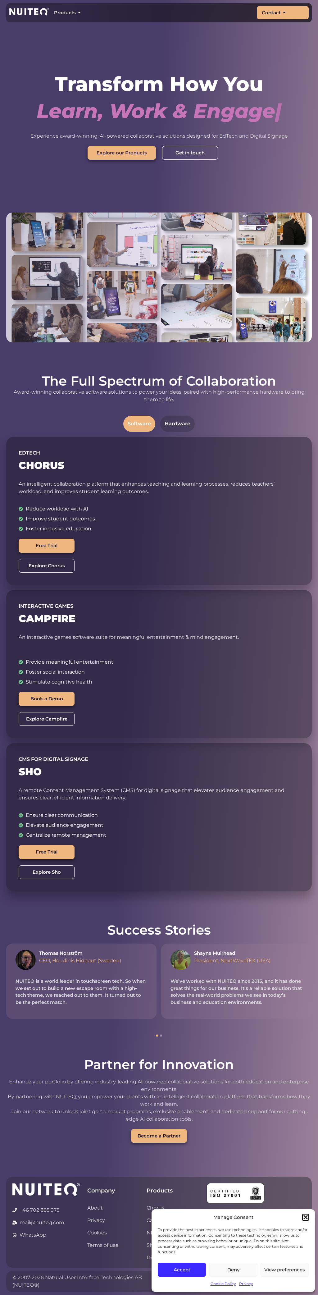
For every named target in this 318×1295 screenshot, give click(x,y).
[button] (305, 1217)
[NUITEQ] (46, 1189)
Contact (271, 13)
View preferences (284, 1270)
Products (65, 13)
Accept (182, 1270)
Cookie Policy (223, 1283)
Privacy (246, 1283)
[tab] (139, 424)
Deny (233, 1270)
